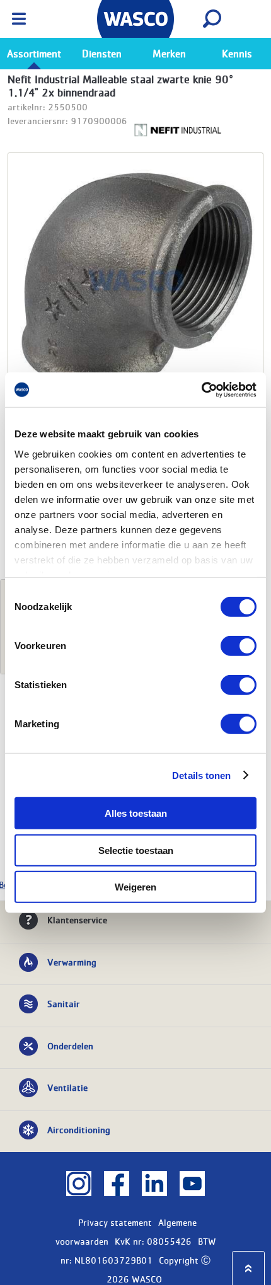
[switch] (239, 646)
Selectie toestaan (135, 849)
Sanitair (63, 1003)
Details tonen (201, 774)
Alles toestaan (136, 813)
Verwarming (71, 961)
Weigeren (135, 887)
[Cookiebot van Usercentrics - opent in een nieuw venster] (201, 389)
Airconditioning (78, 1129)
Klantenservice (77, 919)
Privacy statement (115, 1222)
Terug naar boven (248, 1268)
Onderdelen (70, 1045)
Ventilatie (67, 1087)
